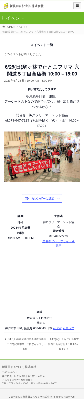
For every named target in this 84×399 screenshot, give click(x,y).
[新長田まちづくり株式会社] (24, 7)
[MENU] (77, 5)
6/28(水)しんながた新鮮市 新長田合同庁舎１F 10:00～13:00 (63, 343)
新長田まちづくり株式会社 (19, 366)
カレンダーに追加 (42, 198)
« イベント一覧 (42, 44)
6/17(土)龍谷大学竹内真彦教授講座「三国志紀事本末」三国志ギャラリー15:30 (25, 343)
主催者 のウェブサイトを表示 (58, 243)
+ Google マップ (63, 328)
